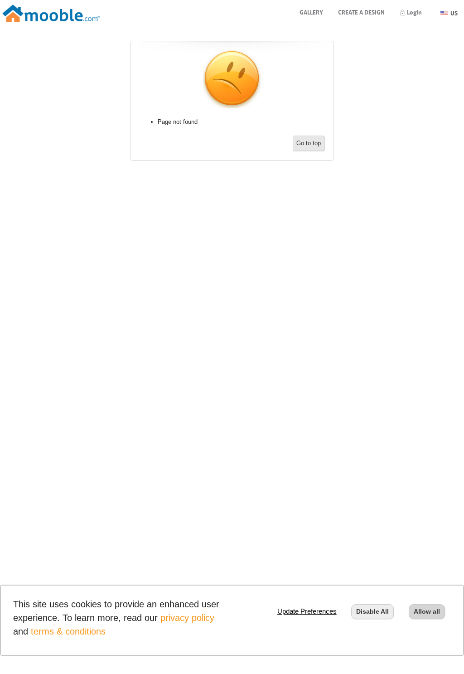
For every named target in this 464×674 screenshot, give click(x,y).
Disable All (372, 611)
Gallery (311, 11)
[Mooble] (51, 13)
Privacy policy (187, 618)
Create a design (361, 11)
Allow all (427, 611)
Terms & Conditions (68, 631)
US (453, 12)
